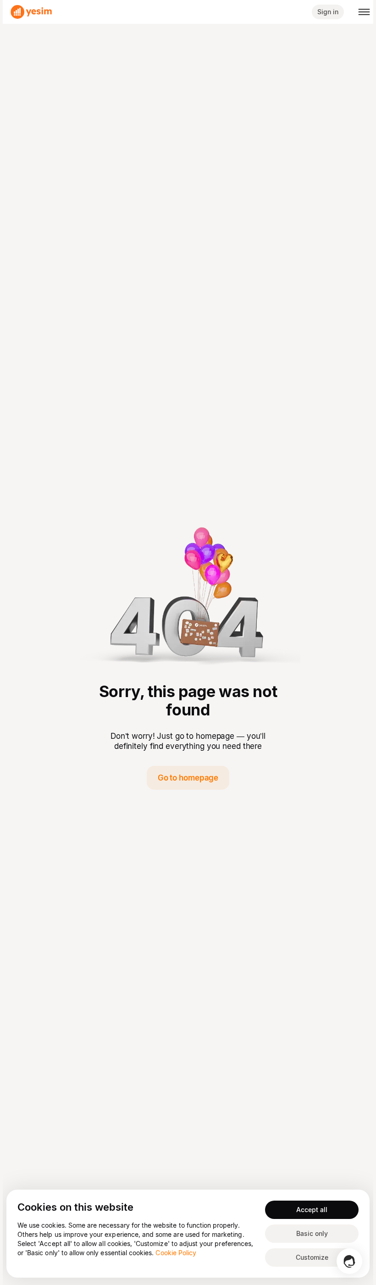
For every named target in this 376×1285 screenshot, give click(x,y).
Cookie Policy (175, 1253)
